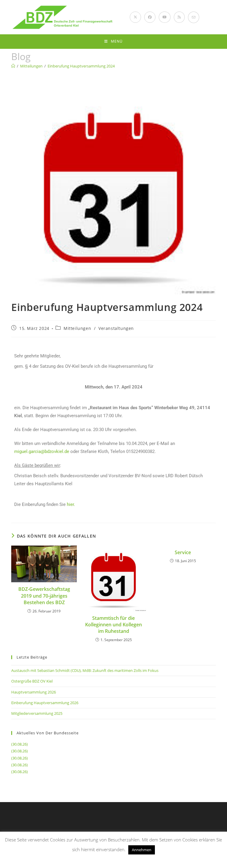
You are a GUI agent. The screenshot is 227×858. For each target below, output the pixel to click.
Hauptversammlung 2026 (33, 692)
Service (183, 552)
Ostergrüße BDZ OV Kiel (32, 681)
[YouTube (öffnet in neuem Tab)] (165, 17)
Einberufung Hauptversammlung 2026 (44, 702)
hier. (71, 504)
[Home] (13, 66)
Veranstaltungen (116, 328)
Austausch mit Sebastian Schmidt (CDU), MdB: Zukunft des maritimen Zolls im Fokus (84, 670)
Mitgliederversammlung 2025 (36, 713)
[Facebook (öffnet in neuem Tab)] (149, 17)
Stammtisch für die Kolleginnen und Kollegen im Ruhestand (113, 625)
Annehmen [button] (141, 849)
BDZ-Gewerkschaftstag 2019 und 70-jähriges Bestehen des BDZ (44, 596)
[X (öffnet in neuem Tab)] (135, 17)
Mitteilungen (77, 328)
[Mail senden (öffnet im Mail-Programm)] (193, 17)
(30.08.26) (19, 744)
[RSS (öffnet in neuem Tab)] (179, 17)
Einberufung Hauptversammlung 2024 (81, 66)
